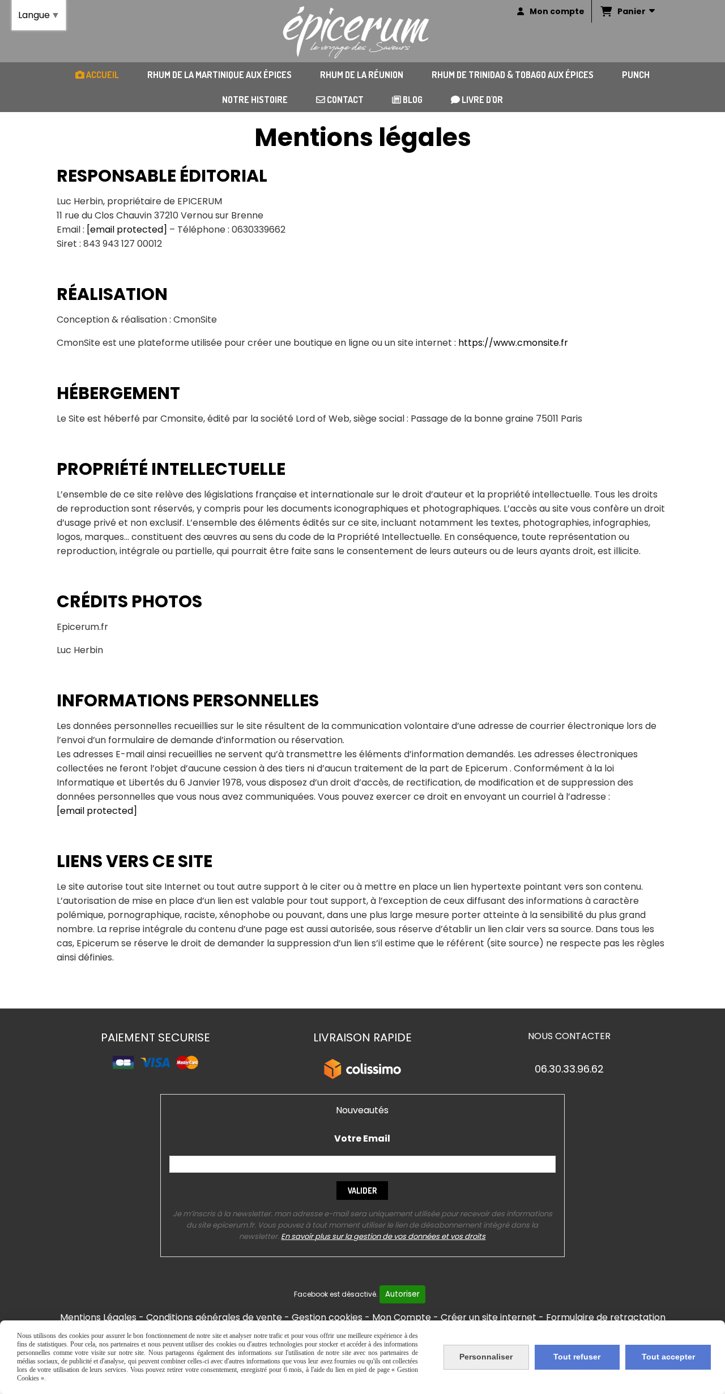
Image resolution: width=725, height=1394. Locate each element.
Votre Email (362, 1138)
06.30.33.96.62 (569, 1069)
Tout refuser (576, 1356)
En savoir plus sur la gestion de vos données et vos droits (383, 1236)
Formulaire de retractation (606, 1317)
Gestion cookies (327, 1317)
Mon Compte (401, 1317)
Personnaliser (486, 1356)
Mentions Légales (98, 1317)
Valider (362, 1190)
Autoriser (402, 1294)
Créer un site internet (488, 1317)
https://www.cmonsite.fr (513, 342)
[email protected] (127, 229)
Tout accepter (668, 1356)
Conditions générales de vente (214, 1317)
